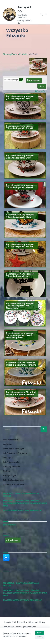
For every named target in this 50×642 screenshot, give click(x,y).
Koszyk (18, 627)
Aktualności (9, 627)
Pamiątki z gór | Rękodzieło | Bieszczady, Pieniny (24, 622)
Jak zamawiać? (29, 627)
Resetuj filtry (42, 91)
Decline (40, 637)
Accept (39, 633)
